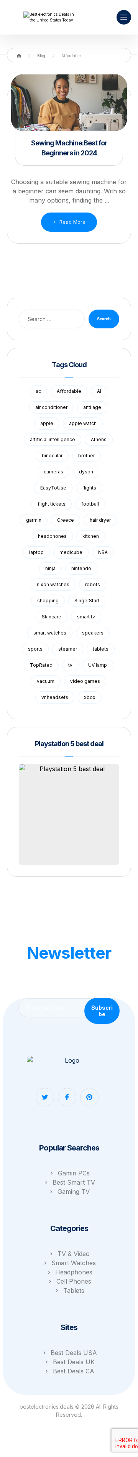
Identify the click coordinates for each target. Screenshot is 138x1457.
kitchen (90, 536)
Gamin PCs (74, 1173)
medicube (70, 552)
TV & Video (74, 1254)
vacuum (45, 681)
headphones (52, 536)
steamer (67, 649)
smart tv (86, 617)
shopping (48, 600)
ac (38, 391)
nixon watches (53, 584)
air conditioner (51, 407)
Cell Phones (73, 1281)
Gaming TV (74, 1191)
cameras (53, 472)
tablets (100, 649)
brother (86, 455)
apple (46, 423)
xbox (89, 697)
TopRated (41, 665)
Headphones (73, 1272)
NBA (103, 552)
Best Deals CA (73, 1371)
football (90, 504)
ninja (50, 568)
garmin (33, 520)
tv (70, 665)
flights (89, 488)
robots (92, 584)
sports (35, 649)
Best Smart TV (74, 1182)
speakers (93, 633)
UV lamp (97, 665)
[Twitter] (45, 1097)
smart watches (49, 633)
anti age (92, 407)
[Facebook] (67, 1097)
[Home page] (19, 55)
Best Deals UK (74, 1362)
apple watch (83, 423)
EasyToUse (53, 488)
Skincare (51, 617)
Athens (99, 439)
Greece (65, 520)
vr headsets (54, 697)
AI (99, 391)
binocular (52, 455)
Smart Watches (73, 1263)
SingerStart (86, 600)
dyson (86, 472)
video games (85, 681)
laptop (36, 552)
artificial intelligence (52, 439)
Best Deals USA (74, 1352)
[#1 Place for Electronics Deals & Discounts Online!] (50, 17)
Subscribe (102, 1010)
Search (104, 318)
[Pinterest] (89, 1097)
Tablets (73, 1290)
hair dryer (100, 520)
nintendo (81, 568)
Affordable (69, 391)
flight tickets (52, 504)
